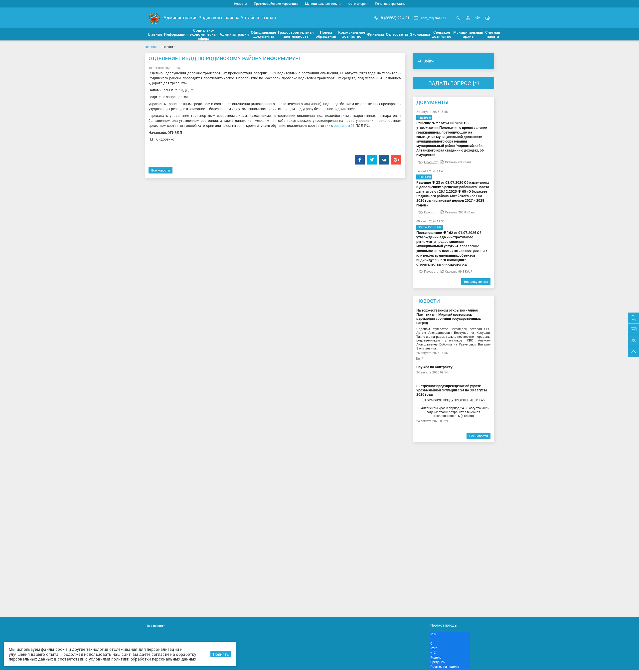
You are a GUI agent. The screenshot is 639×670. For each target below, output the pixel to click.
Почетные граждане (390, 3)
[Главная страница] (154, 18)
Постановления (430, 227)
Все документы (476, 281)
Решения (424, 117)
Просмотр (431, 162)
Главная (151, 46)
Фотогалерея (357, 3)
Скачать (451, 162)
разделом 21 (344, 125)
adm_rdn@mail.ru (433, 18)
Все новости (160, 170)
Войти (428, 61)
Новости (240, 3)
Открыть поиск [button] (458, 20)
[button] (155, 34)
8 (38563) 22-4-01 (395, 17)
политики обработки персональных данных (153, 659)
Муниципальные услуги (322, 3)
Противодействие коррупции (276, 3)
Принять (221, 654)
